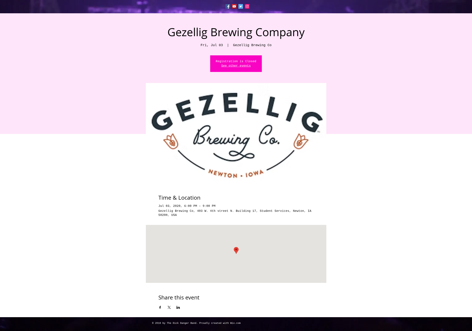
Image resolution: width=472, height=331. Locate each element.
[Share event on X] (169, 307)
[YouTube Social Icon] (234, 6)
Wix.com (235, 323)
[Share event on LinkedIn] (178, 307)
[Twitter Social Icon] (240, 6)
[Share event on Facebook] (160, 307)
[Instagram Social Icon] (247, 6)
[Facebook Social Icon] (227, 6)
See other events (236, 66)
